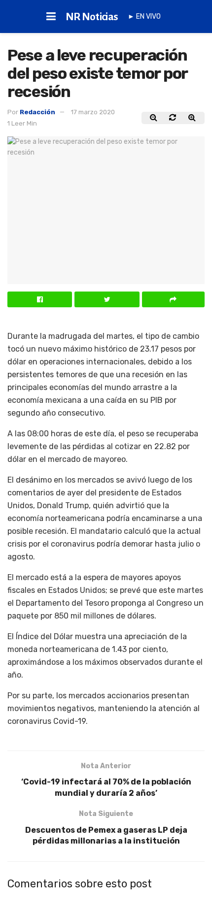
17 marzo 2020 (93, 112)
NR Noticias (92, 16)
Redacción (37, 112)
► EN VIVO (144, 16)
